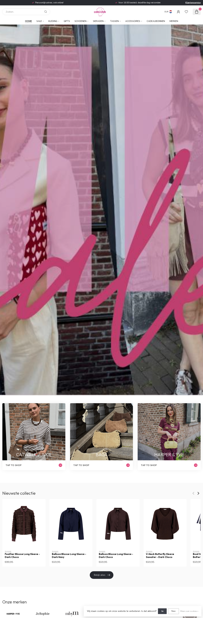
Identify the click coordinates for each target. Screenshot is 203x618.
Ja (162, 611)
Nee (173, 611)
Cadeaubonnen (156, 21)
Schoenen (80, 21)
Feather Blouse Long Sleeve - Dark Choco (22, 555)
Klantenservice (193, 2)
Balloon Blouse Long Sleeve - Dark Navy (69, 555)
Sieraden (98, 21)
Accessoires (132, 21)
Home (28, 21)
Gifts (67, 21)
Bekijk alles (99, 574)
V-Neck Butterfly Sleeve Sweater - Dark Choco (160, 555)
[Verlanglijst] (186, 12)
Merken (174, 21)
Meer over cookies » (189, 611)
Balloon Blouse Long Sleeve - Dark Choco (116, 555)
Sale (39, 21)
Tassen (114, 21)
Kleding (52, 21)
